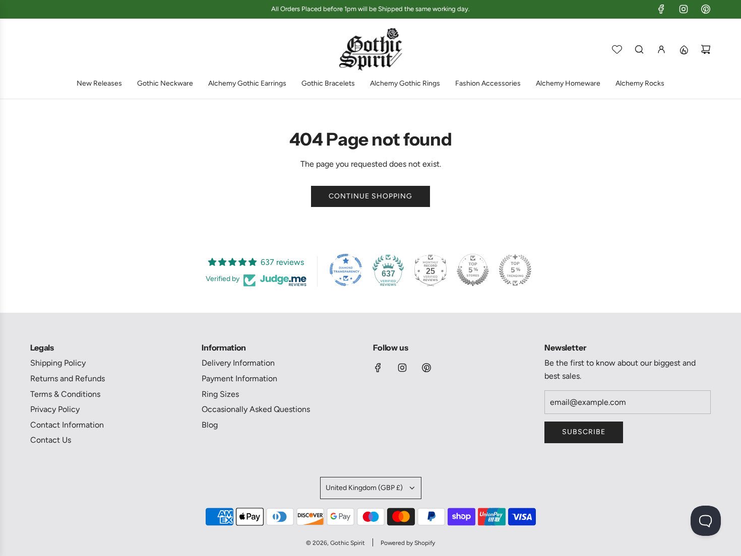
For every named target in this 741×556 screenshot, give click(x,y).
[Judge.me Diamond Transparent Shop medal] (346, 270)
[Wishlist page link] (617, 49)
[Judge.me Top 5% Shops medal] (473, 270)
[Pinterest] (706, 9)
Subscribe (583, 432)
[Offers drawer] (683, 49)
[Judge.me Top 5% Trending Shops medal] (515, 270)
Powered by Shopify (408, 542)
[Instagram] (683, 9)
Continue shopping (370, 196)
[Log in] (661, 49)
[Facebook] (661, 9)
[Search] (639, 49)
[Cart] (706, 49)
